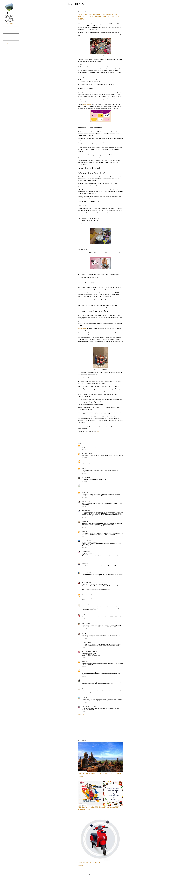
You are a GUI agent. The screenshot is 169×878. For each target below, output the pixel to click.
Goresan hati (85, 688)
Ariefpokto (84, 670)
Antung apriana (85, 572)
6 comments (80, 776)
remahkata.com (78, 3)
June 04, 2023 (84, 578)
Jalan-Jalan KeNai (86, 604)
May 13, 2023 (84, 488)
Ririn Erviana (85, 623)
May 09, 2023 (84, 473)
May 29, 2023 (84, 559)
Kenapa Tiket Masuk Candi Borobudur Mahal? (99, 774)
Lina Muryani (85, 461)
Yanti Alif (84, 531)
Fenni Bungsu (85, 540)
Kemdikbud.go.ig (87, 104)
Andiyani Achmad (86, 453)
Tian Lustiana (85, 477)
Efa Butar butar (85, 642)
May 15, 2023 (84, 517)
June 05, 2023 (84, 601)
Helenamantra (85, 582)
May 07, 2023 (84, 464)
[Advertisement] (100, 727)
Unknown (84, 492)
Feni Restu (84, 445)
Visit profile (9, 23)
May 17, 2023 (84, 527)
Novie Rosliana (85, 485)
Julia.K (9, 13)
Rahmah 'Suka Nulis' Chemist (88, 651)
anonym (84, 468)
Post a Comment (82, 714)
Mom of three (85, 501)
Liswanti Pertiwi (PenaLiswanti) (89, 706)
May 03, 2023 (84, 449)
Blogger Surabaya (86, 594)
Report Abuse (6, 43)
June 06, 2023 (84, 647)
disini (97, 431)
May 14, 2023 (84, 506)
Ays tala (83, 661)
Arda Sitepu (84, 614)
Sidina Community (82, 328)
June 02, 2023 (84, 568)
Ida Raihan (84, 680)
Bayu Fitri (84, 633)
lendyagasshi (85, 510)
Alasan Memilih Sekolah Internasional (92, 64)
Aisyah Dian (84, 697)
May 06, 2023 (84, 457)
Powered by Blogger (95, 873)
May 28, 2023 (84, 547)
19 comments (80, 865)
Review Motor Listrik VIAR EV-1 (92, 863)
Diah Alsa (84, 521)
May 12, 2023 (84, 481)
